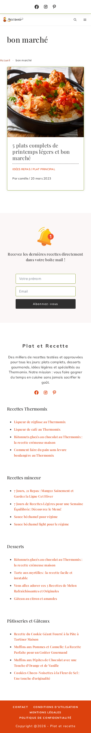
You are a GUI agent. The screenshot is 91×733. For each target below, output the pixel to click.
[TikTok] (54, 7)
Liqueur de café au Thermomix (37, 429)
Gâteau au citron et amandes (35, 598)
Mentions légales (45, 712)
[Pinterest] (54, 392)
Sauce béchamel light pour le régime (41, 524)
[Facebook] (37, 7)
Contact (20, 707)
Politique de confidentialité (45, 717)
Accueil (5, 60)
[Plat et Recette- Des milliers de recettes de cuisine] (13, 20)
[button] (75, 20)
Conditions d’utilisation (55, 707)
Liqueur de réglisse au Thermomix (40, 422)
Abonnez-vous (45, 304)
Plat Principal (44, 169)
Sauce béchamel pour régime (36, 516)
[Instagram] (46, 7)
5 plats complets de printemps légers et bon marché (41, 151)
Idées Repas (21, 169)
